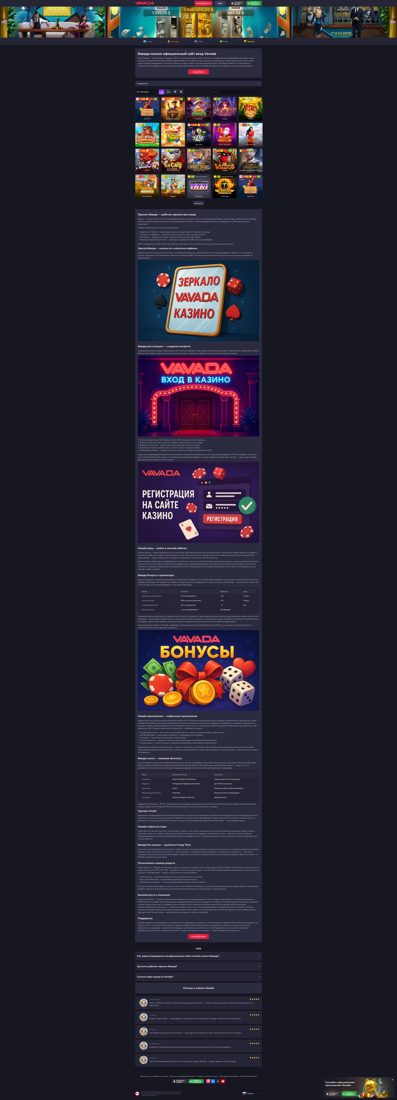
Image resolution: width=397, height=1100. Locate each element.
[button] (2, 22)
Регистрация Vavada (198, 936)
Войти (220, 3)
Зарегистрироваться (203, 3)
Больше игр (198, 203)
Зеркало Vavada (198, 72)
